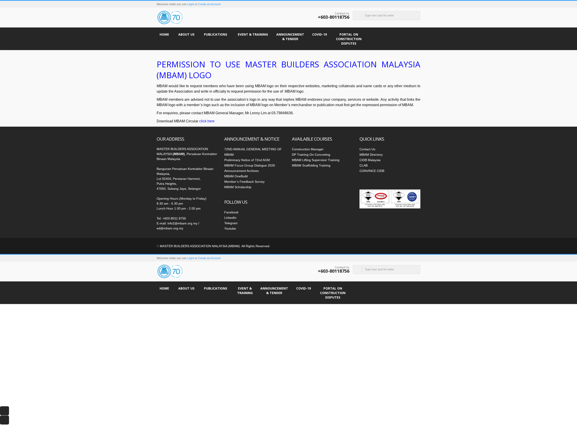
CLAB (363, 165)
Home (164, 34)
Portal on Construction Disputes (349, 39)
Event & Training (253, 34)
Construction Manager (308, 149)
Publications (215, 34)
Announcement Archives (241, 171)
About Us (186, 34)
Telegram (231, 223)
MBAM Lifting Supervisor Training (315, 160)
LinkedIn (230, 217)
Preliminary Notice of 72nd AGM (247, 160)
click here (207, 121)
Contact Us (367, 149)
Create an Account (209, 4)
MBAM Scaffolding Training (311, 165)
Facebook (231, 212)
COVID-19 (319, 34)
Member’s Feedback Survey (244, 181)
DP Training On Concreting (311, 154)
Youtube (230, 228)
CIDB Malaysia (369, 160)
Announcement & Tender (290, 36)
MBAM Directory (371, 154)
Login (190, 4)
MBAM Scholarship (237, 187)
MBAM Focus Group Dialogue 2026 (249, 165)
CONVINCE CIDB (371, 171)
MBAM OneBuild (236, 176)
